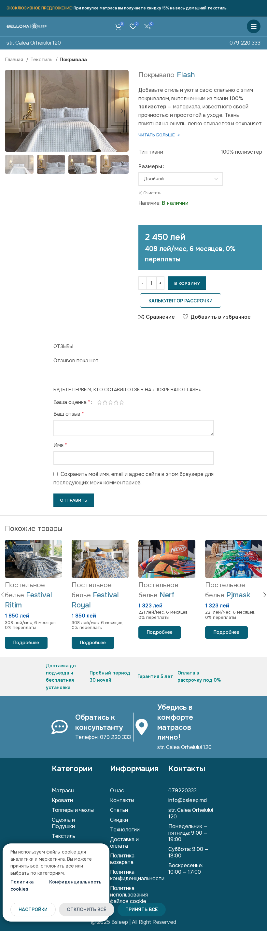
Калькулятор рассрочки (180, 301)
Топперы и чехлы (73, 810)
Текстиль (42, 59)
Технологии (125, 829)
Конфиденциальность (75, 882)
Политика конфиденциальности (133, 875)
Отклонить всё (86, 909)
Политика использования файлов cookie (129, 895)
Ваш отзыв (68, 413)
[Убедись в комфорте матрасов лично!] (142, 727)
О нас (117, 790)
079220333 (182, 790)
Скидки (119, 819)
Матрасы (63, 790)
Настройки (33, 909)
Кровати (62, 800)
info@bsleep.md (187, 800)
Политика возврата (122, 859)
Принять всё (141, 909)
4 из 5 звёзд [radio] (116, 402)
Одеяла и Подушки (63, 823)
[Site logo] (27, 26)
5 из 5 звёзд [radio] (121, 402)
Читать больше (159, 135)
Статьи (119, 810)
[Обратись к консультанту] (59, 727)
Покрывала (73, 59)
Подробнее (26, 643)
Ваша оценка (71, 402)
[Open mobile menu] (254, 26)
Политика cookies (22, 885)
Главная (14, 59)
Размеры (150, 166)
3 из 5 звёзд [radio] (110, 402)
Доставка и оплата (124, 842)
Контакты (122, 800)
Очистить (152, 193)
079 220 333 (245, 42)
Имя (60, 445)
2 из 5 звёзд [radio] (105, 402)
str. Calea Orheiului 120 (34, 42)
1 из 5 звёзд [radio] (99, 402)
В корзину (187, 283)
